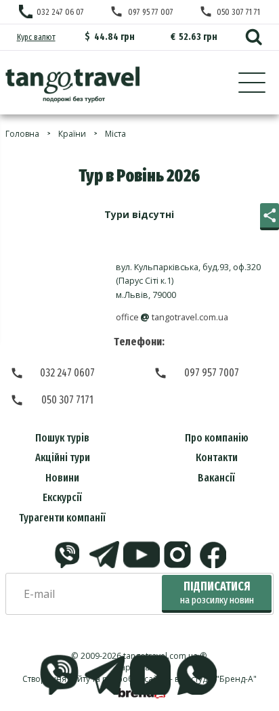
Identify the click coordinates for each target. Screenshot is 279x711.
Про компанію (217, 437)
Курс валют (36, 37)
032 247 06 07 (60, 12)
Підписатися (217, 593)
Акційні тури (62, 457)
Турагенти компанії (62, 517)
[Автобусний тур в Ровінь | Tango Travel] (72, 85)
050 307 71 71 (238, 12)
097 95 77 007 (150, 12)
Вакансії (216, 477)
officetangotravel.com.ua (172, 317)
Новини (62, 477)
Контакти (217, 457)
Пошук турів (62, 437)
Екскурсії (62, 497)
